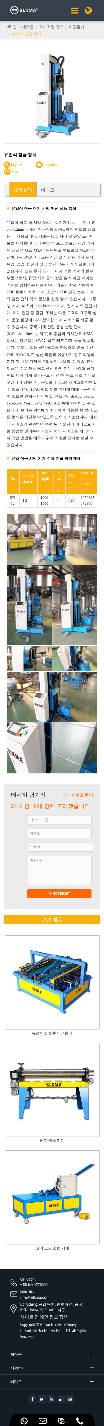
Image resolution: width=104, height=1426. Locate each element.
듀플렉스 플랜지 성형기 (52, 1033)
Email (15, 171)
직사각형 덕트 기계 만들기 (61, 26)
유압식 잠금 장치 (26, 33)
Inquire (16, 164)
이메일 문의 (81, 794)
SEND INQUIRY (59, 893)
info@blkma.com (35, 1297)
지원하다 (18, 1368)
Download (51, 164)
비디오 (16, 1381)
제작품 (28, 26)
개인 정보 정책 (54, 1316)
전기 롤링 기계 (52, 1140)
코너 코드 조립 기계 (52, 1248)
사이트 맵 (29, 1316)
